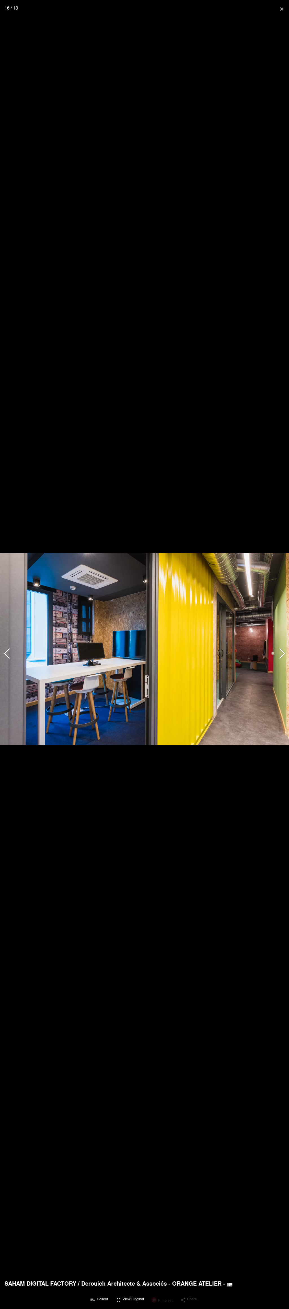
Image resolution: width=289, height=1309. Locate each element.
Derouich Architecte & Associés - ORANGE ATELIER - (153, 1283)
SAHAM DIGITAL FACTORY (40, 1283)
